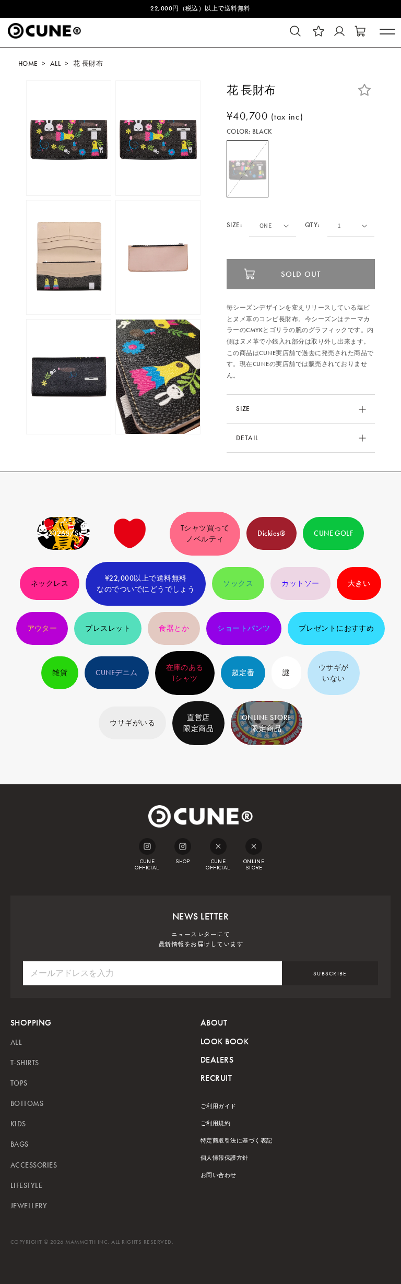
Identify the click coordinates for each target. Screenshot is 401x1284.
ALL (55, 64)
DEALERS (216, 1060)
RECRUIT (216, 1078)
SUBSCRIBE (330, 973)
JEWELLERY (28, 1205)
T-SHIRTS (24, 1062)
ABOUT (213, 1023)
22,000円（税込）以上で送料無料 (200, 8)
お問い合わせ (218, 1175)
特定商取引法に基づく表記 (236, 1140)
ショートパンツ (243, 628)
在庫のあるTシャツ (185, 673)
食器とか (174, 628)
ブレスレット (108, 628)
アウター (42, 628)
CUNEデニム (116, 672)
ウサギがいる (132, 722)
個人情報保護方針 (224, 1158)
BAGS (19, 1144)
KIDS (18, 1124)
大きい (359, 583)
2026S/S (63, 533)
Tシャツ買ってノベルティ (205, 534)
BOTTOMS (26, 1103)
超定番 (243, 672)
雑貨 (59, 672)
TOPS (19, 1083)
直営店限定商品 (198, 723)
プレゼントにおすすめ (336, 628)
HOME (28, 64)
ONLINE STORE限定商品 (266, 723)
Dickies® (271, 533)
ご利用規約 (215, 1123)
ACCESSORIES (33, 1165)
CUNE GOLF (333, 533)
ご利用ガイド (218, 1106)
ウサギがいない (334, 673)
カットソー (300, 583)
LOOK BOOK (224, 1041)
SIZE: (234, 225)
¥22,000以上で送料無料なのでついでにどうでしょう (146, 584)
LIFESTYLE (26, 1185)
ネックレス (49, 583)
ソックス (238, 583)
